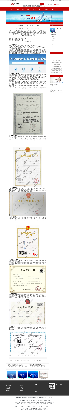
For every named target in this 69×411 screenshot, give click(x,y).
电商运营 (23, 9)
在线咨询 (56, 0)
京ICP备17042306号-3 (44, 409)
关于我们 (52, 9)
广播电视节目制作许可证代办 (35, 5)
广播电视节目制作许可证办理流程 (26, 5)
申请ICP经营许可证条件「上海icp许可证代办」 (60, 68)
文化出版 (34, 9)
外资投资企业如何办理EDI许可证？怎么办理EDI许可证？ (37, 366)
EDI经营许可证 (33, 378)
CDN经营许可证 (53, 40)
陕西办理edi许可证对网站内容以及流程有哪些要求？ (15, 364)
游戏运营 (28, 9)
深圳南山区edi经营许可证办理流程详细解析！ (35, 364)
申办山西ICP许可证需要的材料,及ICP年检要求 (60, 70)
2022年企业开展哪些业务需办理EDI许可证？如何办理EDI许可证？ (17, 366)
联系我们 (36, 391)
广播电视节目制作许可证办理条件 (35, 6)
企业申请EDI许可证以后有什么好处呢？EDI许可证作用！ (37, 365)
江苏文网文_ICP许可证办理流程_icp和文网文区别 (60, 64)
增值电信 (17, 9)
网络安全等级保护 (11, 378)
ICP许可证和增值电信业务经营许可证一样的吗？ (60, 62)
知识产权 (40, 9)
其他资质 (46, 9)
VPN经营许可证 (43, 378)
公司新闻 (36, 389)
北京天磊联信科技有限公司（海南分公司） (36, 408)
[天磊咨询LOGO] (14, 4)
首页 (11, 9)
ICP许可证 (40, 5)
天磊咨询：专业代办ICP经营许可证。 (11, 0)
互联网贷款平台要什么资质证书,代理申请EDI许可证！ (16, 365)
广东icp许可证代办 (43, 6)
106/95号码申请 (53, 42)
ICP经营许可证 (52, 0)
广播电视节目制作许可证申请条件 (26, 6)
